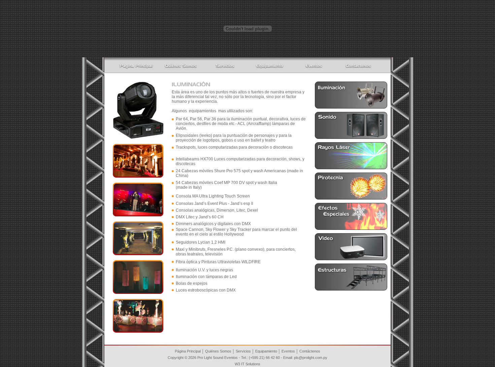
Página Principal (188, 351)
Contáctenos (309, 351)
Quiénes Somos (218, 351)
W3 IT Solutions (247, 364)
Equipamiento (266, 351)
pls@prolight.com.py (310, 358)
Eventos (288, 351)
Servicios (243, 351)
